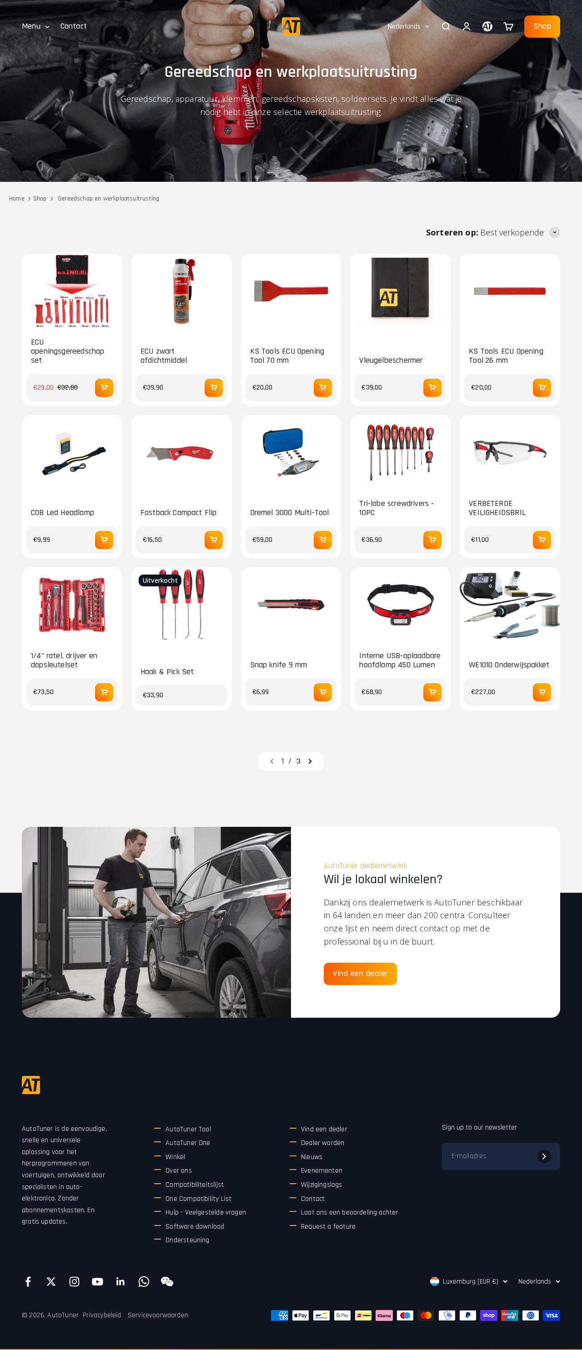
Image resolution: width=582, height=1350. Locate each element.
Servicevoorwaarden (158, 1315)
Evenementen (321, 1170)
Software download (195, 1226)
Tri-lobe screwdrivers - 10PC (396, 508)
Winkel (175, 1157)
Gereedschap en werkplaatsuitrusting (108, 199)
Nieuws (311, 1157)
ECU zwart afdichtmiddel (163, 356)
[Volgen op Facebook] (28, 1281)
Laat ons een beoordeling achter (349, 1212)
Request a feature (328, 1226)
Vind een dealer (360, 973)
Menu (31, 26)
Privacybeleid (102, 1315)
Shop (542, 26)
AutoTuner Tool (188, 1129)
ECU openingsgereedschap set (67, 351)
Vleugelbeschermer (390, 360)
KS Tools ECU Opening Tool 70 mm (287, 356)
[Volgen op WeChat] (167, 1281)
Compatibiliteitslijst (195, 1185)
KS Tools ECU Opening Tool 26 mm (506, 356)
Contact (73, 26)
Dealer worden (322, 1143)
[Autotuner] (31, 1085)
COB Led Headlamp (62, 512)
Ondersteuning (187, 1240)
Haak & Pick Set (167, 671)
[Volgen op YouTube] (97, 1281)
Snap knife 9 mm (278, 665)
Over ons (178, 1170)
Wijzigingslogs (321, 1185)
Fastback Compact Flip (178, 512)
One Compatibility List (198, 1199)
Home (17, 199)
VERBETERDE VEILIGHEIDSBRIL (497, 508)
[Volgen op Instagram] (74, 1281)
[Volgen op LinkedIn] (121, 1281)
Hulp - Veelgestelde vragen (206, 1212)
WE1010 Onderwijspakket (509, 665)
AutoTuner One (188, 1143)
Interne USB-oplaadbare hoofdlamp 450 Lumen (400, 660)
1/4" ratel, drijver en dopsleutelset (64, 660)
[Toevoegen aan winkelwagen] (104, 388)
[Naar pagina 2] (310, 761)
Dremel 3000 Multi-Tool (289, 512)
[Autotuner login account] (487, 26)
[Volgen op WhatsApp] (144, 1281)
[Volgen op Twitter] (51, 1281)
